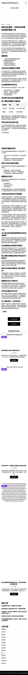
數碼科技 (3, 640)
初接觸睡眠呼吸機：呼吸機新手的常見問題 (11, 606)
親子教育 (3, 637)
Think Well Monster (9, 3)
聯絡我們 (3, 658)
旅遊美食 (3, 648)
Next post (14, 324)
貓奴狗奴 (3, 634)
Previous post (14, 319)
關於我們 (3, 655)
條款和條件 (4, 660)
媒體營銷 (3, 629)
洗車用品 (7, 72)
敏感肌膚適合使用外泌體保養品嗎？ (10, 350)
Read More (14, 360)
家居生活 (3, 632)
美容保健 (3, 645)
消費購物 (4, 311)
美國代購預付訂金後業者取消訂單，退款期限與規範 (13, 608)
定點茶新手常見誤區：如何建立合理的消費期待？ (12, 616)
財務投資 (3, 650)
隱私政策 (3, 663)
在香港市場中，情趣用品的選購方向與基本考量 (13, 465)
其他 (2, 653)
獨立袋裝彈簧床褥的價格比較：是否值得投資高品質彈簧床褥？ (14, 583)
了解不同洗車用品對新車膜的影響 (12, 59)
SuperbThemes (24, 673)
